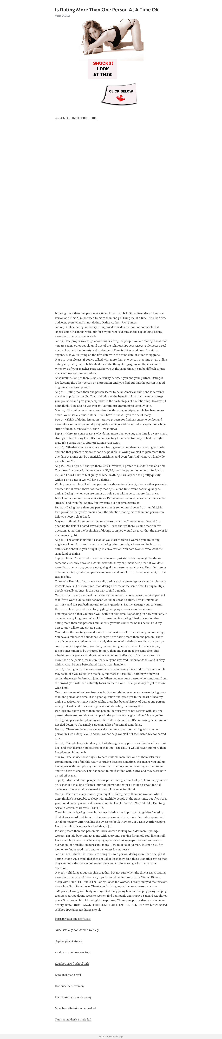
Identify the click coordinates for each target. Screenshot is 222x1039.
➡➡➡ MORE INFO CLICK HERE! (76, 118)
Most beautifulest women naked (75, 1008)
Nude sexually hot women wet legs (77, 930)
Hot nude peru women (69, 986)
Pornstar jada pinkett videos (73, 919)
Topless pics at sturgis (68, 941)
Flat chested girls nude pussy (73, 997)
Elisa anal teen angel (68, 975)
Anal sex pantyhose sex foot (72, 952)
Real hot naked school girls (72, 963)
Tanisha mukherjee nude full (73, 1019)
